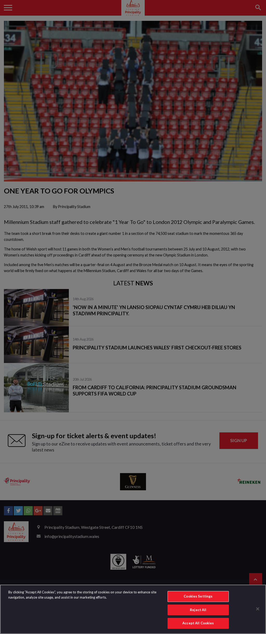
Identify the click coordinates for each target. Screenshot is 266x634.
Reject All (198, 610)
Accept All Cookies (198, 623)
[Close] (257, 609)
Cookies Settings (198, 596)
